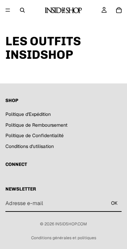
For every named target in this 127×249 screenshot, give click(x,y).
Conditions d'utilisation (29, 146)
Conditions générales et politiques (63, 238)
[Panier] (118, 10)
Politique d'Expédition (28, 114)
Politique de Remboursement (36, 125)
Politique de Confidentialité (34, 135)
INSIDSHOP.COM (71, 224)
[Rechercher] (22, 10)
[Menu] (8, 10)
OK (114, 203)
